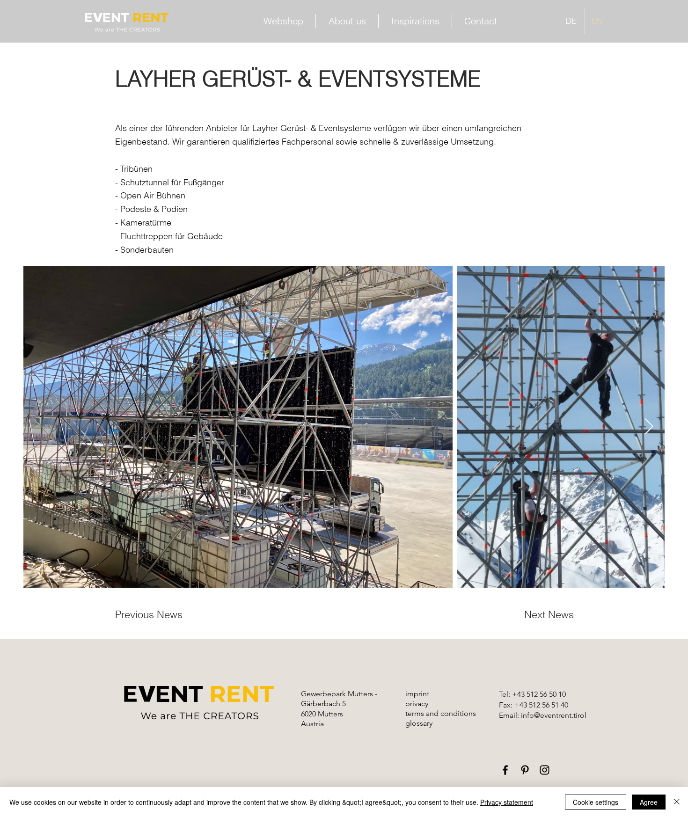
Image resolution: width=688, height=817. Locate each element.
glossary (418, 723)
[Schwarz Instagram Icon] (544, 770)
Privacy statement (506, 802)
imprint (417, 693)
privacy (416, 703)
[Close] (676, 802)
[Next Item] (649, 427)
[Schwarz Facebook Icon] (505, 770)
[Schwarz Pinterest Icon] (525, 770)
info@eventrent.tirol (553, 715)
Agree (649, 802)
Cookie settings (595, 802)
